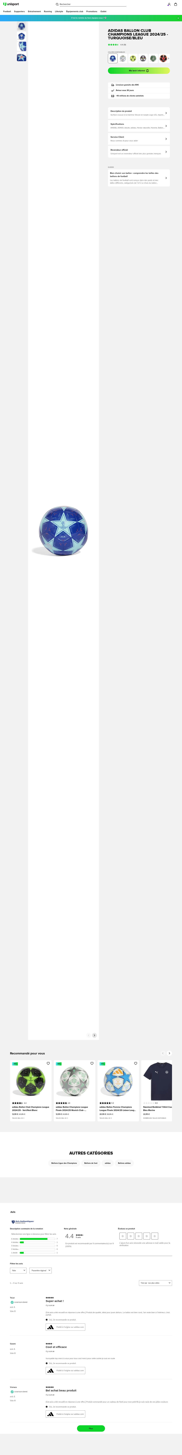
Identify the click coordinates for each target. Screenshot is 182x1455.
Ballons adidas (124, 1163)
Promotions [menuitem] (91, 11)
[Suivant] (94, 1035)
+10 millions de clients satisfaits (130, 96)
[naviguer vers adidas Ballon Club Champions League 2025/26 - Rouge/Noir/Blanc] (163, 58)
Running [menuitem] (48, 11)
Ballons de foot (90, 1163)
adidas (108, 1163)
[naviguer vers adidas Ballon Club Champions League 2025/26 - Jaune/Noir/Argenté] (133, 58)
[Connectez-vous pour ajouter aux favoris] (48, 1063)
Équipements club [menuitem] (74, 11)
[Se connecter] (169, 4)
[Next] (169, 1053)
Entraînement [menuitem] (34, 11)
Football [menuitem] (7, 11)
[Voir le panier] (175, 4)
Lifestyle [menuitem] (59, 11)
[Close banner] (178, 18)
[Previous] (163, 1053)
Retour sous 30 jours (125, 90)
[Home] (11, 4)
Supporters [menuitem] (19, 11)
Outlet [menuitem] (103, 11)
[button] (21, 36)
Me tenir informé (137, 71)
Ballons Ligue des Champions (64, 1163)
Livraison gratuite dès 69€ (127, 85)
